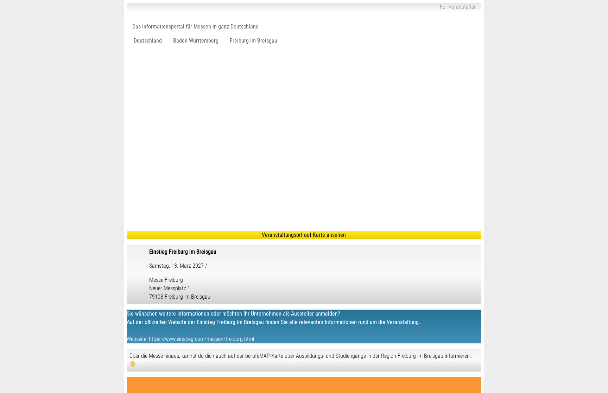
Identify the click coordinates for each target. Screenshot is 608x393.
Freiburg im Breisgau (253, 40)
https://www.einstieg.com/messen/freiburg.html (201, 339)
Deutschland (148, 40)
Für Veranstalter (458, 7)
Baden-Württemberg (195, 40)
